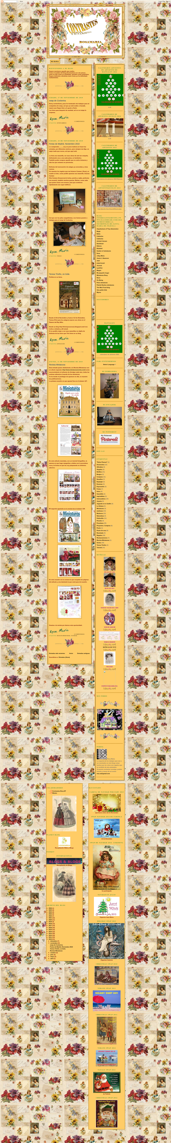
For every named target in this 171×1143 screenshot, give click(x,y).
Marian (54, 793)
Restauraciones (102, 538)
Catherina (100, 236)
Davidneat (100, 243)
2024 (50, 912)
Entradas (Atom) (64, 657)
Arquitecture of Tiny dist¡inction (107, 229)
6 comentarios (79, 634)
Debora (99, 246)
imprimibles (100, 496)
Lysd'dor (100, 268)
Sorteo (99, 542)
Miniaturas (100, 508)
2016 (50, 927)
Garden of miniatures (104, 251)
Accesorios (100, 464)
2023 (50, 914)
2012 (50, 935)
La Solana (100, 506)
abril (52, 958)
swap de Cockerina (57, 101)
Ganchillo (100, 494)
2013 (50, 933)
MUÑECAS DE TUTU (109, 647)
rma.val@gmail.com (103, 773)
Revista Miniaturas (57, 365)
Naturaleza (100, 516)
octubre (53, 952)
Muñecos (100, 513)
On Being (100, 280)
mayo (52, 956)
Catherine (100, 239)
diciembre (53, 941)
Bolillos (99, 472)
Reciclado (100, 533)
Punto (99, 528)
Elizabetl (99, 248)
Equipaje (100, 481)
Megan (99, 270)
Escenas (99, 484)
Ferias (59, 256)
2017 (50, 925)
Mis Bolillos (55, 61)
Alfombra (100, 467)
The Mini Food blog (103, 287)
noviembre (54, 943)
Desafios (100, 479)
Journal (99, 265)
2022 (50, 916)
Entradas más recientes (57, 653)
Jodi (98, 260)
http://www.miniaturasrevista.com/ (73, 370)
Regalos (99, 535)
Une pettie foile (102, 290)
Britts (98, 234)
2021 (50, 918)
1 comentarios (79, 121)
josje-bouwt (101, 263)
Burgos (99, 474)
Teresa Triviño (101, 545)
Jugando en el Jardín (104, 503)
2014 (50, 931)
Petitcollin (100, 518)
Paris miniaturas (102, 282)
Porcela (99, 521)
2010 (50, 939)
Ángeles (99, 469)
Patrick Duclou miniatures (105, 285)
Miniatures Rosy (102, 275)
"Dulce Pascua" (102, 462)
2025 (50, 910)
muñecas (100, 511)
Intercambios (61, 123)
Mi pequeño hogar (103, 273)
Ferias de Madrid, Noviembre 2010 (64, 144)
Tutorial (74, 635)
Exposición (61, 343)
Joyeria (99, 501)
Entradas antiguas (83, 653)
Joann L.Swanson (103, 258)
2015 (50, 929)
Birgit (98, 231)
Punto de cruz (101, 530)
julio (52, 954)
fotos (98, 491)
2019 (50, 921)
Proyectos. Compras (103, 525)
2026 (50, 908)
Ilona (98, 253)
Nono (98, 278)
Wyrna (99, 292)
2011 (50, 937)
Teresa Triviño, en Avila (59, 274)
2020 (50, 920)
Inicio (71, 653)
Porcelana (100, 523)
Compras (100, 477)
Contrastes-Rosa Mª (59, 791)
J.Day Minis (100, 256)
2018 (50, 923)
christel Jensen (102, 241)
